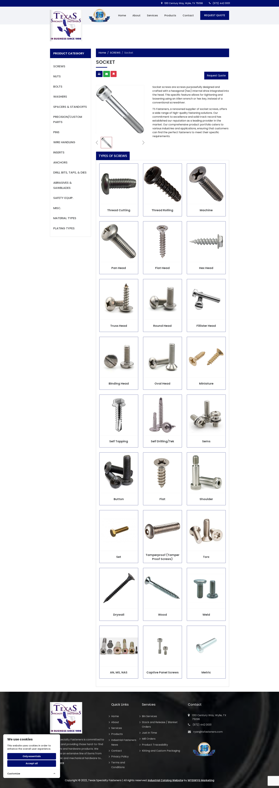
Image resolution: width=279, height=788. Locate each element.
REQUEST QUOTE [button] (214, 15)
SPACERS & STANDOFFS (70, 107)
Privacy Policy (120, 756)
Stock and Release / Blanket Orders (160, 724)
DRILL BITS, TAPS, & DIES (70, 172)
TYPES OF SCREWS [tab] (113, 156)
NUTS (57, 76)
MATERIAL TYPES (64, 218)
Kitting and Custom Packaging (161, 751)
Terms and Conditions (118, 765)
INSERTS (58, 152)
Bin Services (149, 716)
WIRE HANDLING (64, 142)
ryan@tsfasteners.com (208, 732)
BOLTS (57, 86)
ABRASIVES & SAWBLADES (62, 185)
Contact (188, 15)
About (136, 15)
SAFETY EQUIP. (63, 198)
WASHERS (60, 97)
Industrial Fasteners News (123, 742)
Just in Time (149, 733)
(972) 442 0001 (221, 3)
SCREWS (59, 66)
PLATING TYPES (64, 228)
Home (122, 15)
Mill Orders (148, 739)
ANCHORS (60, 162)
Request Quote (216, 75)
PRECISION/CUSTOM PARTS (67, 119)
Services (152, 15)
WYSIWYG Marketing (201, 780)
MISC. (57, 208)
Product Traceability (155, 745)
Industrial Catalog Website (165, 780)
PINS (56, 132)
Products (170, 15)
